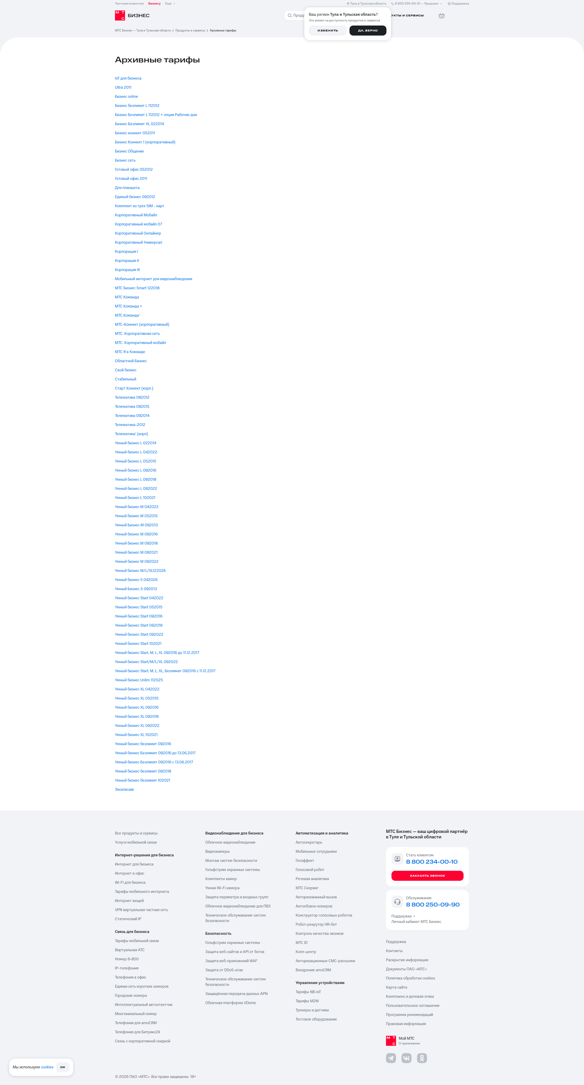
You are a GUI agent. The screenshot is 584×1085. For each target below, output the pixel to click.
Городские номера (131, 995)
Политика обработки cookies (410, 978)
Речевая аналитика (312, 879)
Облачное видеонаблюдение (230, 842)
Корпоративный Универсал (138, 242)
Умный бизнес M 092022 (137, 561)
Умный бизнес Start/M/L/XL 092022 (146, 662)
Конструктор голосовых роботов (324, 915)
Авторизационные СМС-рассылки (325, 961)
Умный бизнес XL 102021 (136, 735)
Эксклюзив (124, 789)
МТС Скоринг (307, 888)
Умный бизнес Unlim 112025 (139, 680)
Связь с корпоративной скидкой (142, 1041)
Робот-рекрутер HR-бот (316, 924)
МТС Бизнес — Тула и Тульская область (143, 30)
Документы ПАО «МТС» (406, 969)
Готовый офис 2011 (131, 178)
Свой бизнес (125, 370)
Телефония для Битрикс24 (137, 1032)
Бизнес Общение (129, 151)
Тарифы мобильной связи (137, 941)
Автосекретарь (309, 842)
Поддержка (402, 916)
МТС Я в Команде (130, 352)
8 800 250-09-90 (433, 905)
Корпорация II (127, 261)
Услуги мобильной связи (136, 842)
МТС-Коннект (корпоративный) (142, 324)
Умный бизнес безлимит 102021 (142, 780)
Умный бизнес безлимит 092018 (143, 771)
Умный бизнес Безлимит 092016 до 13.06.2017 (155, 753)
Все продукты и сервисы (136, 833)
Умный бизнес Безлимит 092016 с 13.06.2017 (154, 762)
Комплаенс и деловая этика (410, 996)
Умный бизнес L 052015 (135, 461)
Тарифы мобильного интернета (142, 891)
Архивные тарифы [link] (223, 30)
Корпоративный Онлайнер (138, 233)
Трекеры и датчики (312, 1010)
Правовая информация (406, 1024)
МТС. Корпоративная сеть (137, 333)
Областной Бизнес (131, 361)
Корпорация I (126, 251)
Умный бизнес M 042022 (137, 507)
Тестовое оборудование (316, 1019)
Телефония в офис (130, 977)
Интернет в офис (129, 873)
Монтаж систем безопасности (231, 860)
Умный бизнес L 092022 (136, 488)
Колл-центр (306, 952)
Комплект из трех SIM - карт (139, 206)
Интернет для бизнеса (134, 864)
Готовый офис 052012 (134, 169)
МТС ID (302, 943)
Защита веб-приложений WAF (231, 961)
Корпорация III (127, 270)
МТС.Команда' (127, 315)
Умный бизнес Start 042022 (139, 598)
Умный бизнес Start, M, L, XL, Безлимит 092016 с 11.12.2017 (165, 671)
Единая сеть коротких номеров (142, 986)
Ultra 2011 (123, 87)
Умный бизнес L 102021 (135, 498)
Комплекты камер (221, 879)
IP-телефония (126, 968)
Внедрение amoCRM (313, 970)
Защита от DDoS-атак (224, 970)
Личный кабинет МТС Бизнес (416, 922)
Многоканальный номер (136, 1014)
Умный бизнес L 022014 (135, 443)
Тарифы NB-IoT (308, 992)
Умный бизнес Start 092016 (138, 616)
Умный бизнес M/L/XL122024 (140, 571)
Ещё (168, 3)
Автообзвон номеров (314, 906)
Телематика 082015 (132, 406)
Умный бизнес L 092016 (135, 470)
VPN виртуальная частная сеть (141, 910)
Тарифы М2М (307, 1001)
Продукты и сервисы (190, 30)
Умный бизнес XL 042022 (137, 689)
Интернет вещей (129, 901)
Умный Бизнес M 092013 (136, 525)
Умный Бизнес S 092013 (136, 589)
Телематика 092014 (132, 415)
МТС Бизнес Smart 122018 (137, 288)
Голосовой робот (310, 870)
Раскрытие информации (407, 960)
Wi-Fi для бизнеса (130, 882)
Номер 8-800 (127, 959)
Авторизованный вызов (316, 897)
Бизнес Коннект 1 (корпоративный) (145, 142)
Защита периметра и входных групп (236, 897)
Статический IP (128, 919)
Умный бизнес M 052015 (136, 516)
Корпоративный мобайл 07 (138, 224)
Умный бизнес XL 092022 (137, 725)
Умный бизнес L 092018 (135, 479)
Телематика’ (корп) (131, 434)
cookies (47, 1067)
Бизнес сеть (125, 160)
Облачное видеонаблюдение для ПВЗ (238, 906)
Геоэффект (305, 860)
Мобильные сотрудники (316, 851)
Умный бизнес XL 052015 (137, 698)
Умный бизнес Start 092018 (138, 625)
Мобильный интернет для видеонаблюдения (153, 279)
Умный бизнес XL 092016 (137, 707)
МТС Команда (127, 297)
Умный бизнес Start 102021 (138, 643)
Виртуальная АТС (130, 950)
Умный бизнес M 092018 (136, 543)
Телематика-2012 (130, 425)
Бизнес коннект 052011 (135, 133)
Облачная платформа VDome (230, 1003)
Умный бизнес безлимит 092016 (143, 744)
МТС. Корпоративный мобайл (140, 343)
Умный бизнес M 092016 (136, 534)
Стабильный (125, 379)
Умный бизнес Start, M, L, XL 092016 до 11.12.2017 (157, 653)
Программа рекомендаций (409, 1015)
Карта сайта (396, 987)
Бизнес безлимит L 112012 (137, 105)
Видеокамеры (217, 851)
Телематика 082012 (132, 397)
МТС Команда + (128, 306)
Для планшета (127, 188)
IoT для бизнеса (128, 78)
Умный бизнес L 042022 (136, 452)
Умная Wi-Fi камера (222, 888)
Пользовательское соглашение (413, 1005)
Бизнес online (126, 96)
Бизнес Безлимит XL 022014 (139, 124)
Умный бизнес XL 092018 (137, 716)
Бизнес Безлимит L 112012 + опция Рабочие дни (156, 115)
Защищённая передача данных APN (236, 994)
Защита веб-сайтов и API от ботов (234, 952)
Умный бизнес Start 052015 (138, 607)
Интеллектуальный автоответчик (143, 1005)
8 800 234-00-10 (416, 3)
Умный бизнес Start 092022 (139, 634)
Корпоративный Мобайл (136, 215)
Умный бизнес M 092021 (136, 552)
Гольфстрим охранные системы (232, 870)
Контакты (394, 951)
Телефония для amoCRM (136, 1023)
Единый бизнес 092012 (135, 197)
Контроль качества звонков (320, 933)
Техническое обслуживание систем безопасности (235, 918)
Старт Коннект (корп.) (134, 388)
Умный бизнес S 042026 (136, 580)
